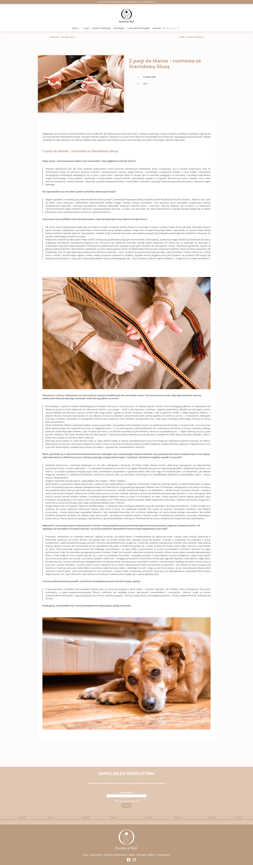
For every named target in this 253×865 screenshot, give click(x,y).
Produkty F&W (149, 77)
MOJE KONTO (164, 855)
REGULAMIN (96, 855)
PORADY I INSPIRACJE (101, 28)
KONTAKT (158, 28)
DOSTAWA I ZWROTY (146, 855)
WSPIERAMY (119, 28)
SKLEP (75, 28)
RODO (132, 855)
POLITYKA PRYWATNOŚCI (115, 855)
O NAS (86, 28)
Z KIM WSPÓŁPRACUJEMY (138, 28)
